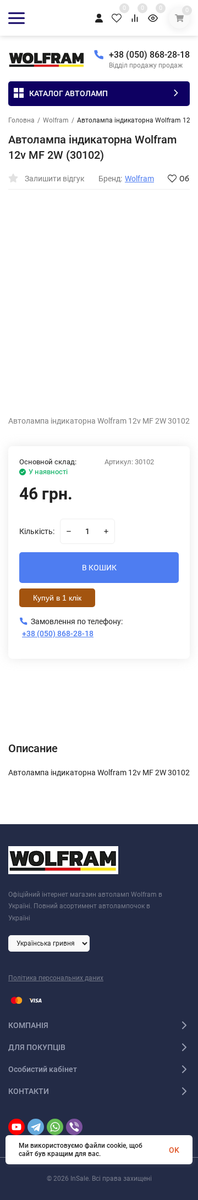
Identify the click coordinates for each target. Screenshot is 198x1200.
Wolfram (56, 120)
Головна (21, 120)
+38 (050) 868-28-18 (149, 54)
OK (174, 1150)
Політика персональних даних (55, 978)
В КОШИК (99, 567)
